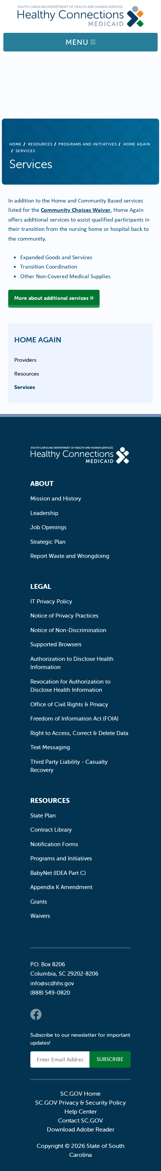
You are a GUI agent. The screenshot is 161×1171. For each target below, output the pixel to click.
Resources (40, 144)
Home (15, 144)
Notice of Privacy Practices (64, 615)
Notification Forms (54, 844)
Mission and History (55, 498)
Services (24, 387)
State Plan (43, 815)
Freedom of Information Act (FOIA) (74, 718)
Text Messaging (50, 747)
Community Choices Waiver (75, 209)
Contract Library (51, 829)
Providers (25, 360)
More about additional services (51, 298)
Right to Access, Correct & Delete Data (79, 733)
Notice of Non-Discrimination (68, 630)
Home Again (37, 339)
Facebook (36, 1014)
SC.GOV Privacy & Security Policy (80, 1102)
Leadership (44, 513)
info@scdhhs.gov (52, 983)
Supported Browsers (56, 644)
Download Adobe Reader (81, 1129)
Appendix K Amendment (61, 887)
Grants (38, 901)
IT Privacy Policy (51, 601)
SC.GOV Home (80, 1093)
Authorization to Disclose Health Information (71, 663)
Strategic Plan (48, 541)
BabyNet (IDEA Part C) (58, 872)
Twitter (51, 1014)
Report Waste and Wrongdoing (69, 555)
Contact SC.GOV (80, 1120)
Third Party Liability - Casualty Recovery (69, 766)
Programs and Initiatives (87, 144)
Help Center (80, 1111)
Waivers (40, 915)
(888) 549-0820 (50, 992)
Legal (40, 586)
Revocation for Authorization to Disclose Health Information (70, 686)
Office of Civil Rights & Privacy (69, 704)
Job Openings (48, 527)
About (42, 483)
